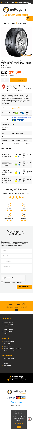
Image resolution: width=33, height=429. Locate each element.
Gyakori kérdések (8, 344)
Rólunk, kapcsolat (9, 358)
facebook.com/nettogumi (18, 380)
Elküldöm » (24, 287)
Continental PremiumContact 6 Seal (7, 172)
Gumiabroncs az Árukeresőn (16, 405)
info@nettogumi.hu (23, 2)
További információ (18, 423)
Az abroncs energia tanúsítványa (21, 117)
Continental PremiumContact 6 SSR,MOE (7, 180)
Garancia (6, 361)
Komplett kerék (22, 23)
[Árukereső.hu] (16, 402)
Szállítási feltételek (9, 341)
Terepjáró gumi (8, 326)
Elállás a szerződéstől (10, 351)
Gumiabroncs (5, 23)
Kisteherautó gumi (9, 329)
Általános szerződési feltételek (12, 348)
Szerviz (6, 363)
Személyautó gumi (9, 322)
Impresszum (7, 365)
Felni (13, 23)
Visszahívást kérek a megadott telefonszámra (13, 282)
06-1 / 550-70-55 (8, 2)
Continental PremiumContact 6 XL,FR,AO (7, 163)
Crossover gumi (8, 324)
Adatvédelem (7, 346)
